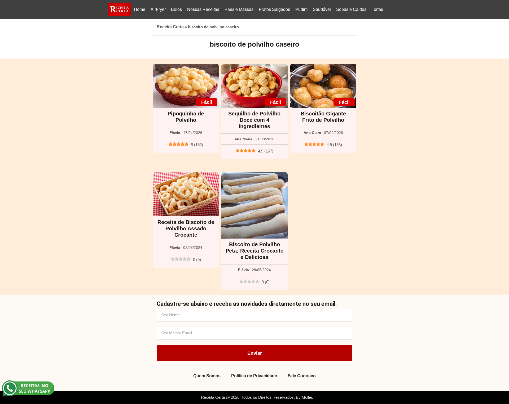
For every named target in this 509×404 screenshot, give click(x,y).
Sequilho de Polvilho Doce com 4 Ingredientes (254, 120)
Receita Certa (170, 27)
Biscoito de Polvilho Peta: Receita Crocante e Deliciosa (254, 250)
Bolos (176, 9)
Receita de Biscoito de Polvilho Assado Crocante (185, 228)
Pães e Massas (239, 9)
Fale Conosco (302, 376)
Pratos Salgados (274, 9)
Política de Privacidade (254, 376)
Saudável (322, 9)
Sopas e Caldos (351, 9)
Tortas (377, 9)
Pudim (301, 9)
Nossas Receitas (203, 9)
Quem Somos (207, 376)
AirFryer (158, 9)
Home (139, 9)
